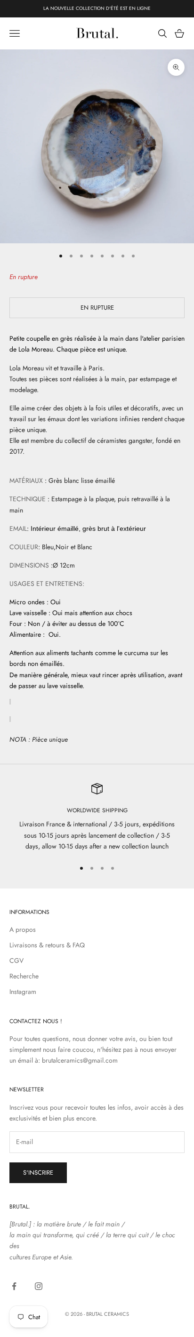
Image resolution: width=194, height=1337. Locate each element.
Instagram (22, 991)
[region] (97, 817)
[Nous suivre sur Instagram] (38, 1286)
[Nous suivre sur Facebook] (14, 1286)
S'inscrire (38, 1172)
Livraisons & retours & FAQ (47, 945)
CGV (16, 960)
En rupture (97, 307)
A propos (22, 929)
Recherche (24, 976)
